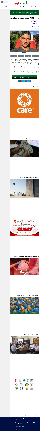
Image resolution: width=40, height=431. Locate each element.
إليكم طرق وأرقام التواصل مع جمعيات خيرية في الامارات (31, 415)
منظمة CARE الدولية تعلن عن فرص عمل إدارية (32, 138)
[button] (30, 81)
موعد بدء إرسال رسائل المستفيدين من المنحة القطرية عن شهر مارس (29, 177)
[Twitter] (22, 426)
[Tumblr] (17, 426)
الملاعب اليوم (13, 6)
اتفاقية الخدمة (20, 423)
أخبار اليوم (30, 6)
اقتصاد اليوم (19, 6)
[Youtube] (16, 426)
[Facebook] (23, 426)
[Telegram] (19, 426)
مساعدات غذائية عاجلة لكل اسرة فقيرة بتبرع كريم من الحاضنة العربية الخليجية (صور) (27, 295)
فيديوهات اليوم (24, 6)
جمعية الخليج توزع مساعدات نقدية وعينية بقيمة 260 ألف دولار (30, 334)
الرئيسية (35, 6)
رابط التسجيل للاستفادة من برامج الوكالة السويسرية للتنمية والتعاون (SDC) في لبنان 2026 (26, 256)
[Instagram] (20, 426)
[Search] (2, 2)
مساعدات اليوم (6, 6)
